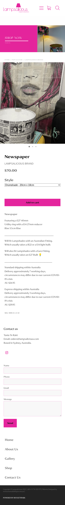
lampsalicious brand (34, 60)
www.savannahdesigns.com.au (13, 491)
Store (7, 60)
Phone (7, 377)
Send (10, 423)
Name (6, 365)
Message (8, 399)
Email (6, 388)
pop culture (17, 60)
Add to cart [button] (32, 202)
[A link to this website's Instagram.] (7, 353)
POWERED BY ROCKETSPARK (14, 498)
